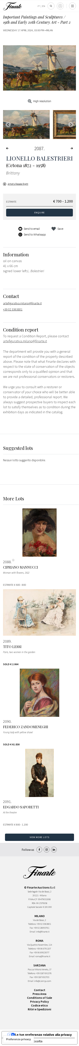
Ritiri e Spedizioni (39, 1009)
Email (32, 931)
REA (33, 903)
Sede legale (33, 891)
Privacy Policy (39, 1001)
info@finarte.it (42, 931)
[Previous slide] (8, 124)
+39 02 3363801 (12, 309)
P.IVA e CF (32, 899)
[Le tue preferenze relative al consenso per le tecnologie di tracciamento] (18, 1039)
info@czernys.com (42, 981)
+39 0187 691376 (44, 973)
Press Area (39, 994)
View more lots (39, 837)
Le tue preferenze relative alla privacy (43, 1035)
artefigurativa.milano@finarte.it (22, 303)
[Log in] (60, 6)
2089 (7, 641)
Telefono (32, 923)
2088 (7, 562)
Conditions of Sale (39, 998)
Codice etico (39, 1005)
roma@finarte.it (42, 956)
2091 (7, 802)
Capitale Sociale (34, 906)
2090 (7, 721)
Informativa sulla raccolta (23, 1041)
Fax (31, 927)
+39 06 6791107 (44, 948)
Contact (39, 990)
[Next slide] (70, 124)
